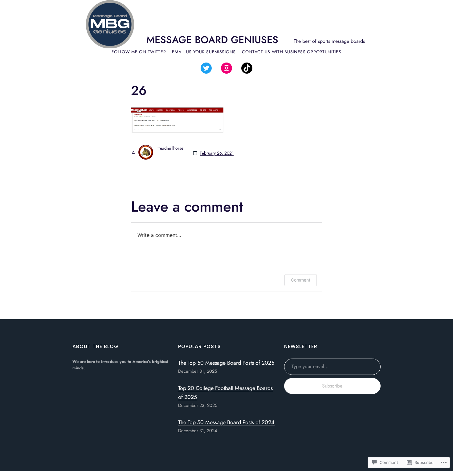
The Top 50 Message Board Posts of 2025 (226, 363)
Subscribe (332, 385)
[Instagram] (226, 68)
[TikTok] (246, 68)
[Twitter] (206, 68)
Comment (300, 279)
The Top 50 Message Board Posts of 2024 (226, 422)
